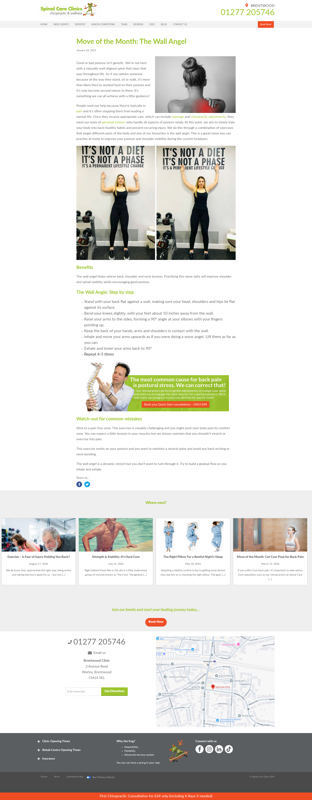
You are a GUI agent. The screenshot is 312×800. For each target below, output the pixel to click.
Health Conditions (103, 24)
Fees (152, 24)
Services (80, 24)
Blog (164, 24)
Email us (99, 653)
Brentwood (262, 5)
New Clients (61, 24)
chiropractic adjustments (208, 116)
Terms (57, 777)
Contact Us (180, 24)
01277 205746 (248, 13)
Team (124, 24)
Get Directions (114, 691)
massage (178, 116)
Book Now (156, 621)
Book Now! (266, 24)
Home (43, 24)
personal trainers (114, 122)
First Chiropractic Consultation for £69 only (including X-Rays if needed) (156, 796)
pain (79, 111)
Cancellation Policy (74, 777)
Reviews (138, 24)
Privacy (44, 777)
